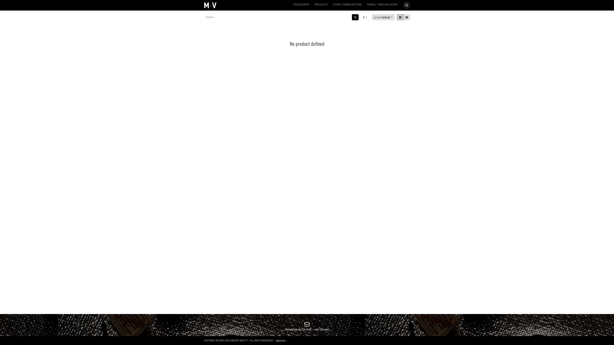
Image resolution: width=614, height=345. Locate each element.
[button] (406, 5)
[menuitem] (301, 5)
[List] (406, 17)
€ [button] (364, 17)
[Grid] (400, 17)
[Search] (355, 17)
